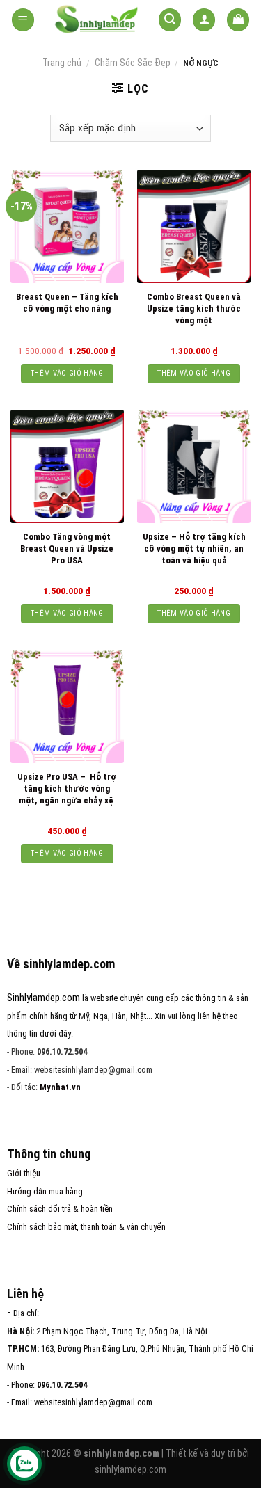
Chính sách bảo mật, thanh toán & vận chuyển (86, 1227)
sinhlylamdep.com (130, 1469)
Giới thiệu (23, 1173)
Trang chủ (61, 62)
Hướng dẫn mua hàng (45, 1191)
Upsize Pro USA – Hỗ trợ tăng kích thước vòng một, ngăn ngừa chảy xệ (66, 788)
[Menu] (23, 19)
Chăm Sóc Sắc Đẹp (133, 62)
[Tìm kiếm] (170, 19)
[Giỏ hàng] (238, 19)
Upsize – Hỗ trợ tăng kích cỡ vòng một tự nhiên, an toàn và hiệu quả (194, 548)
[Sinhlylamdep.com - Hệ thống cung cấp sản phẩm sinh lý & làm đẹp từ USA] (96, 20)
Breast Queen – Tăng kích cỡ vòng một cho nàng (67, 302)
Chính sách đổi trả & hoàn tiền (60, 1208)
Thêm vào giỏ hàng (67, 373)
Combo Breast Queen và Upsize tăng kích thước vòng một (194, 308)
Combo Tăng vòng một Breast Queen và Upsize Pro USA (66, 548)
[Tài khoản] (204, 19)
